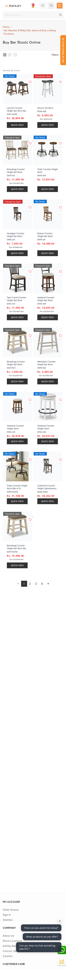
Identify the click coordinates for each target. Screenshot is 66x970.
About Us (8, 935)
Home (6, 26)
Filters (55, 54)
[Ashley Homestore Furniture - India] (13, 6)
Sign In (7, 914)
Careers (7, 956)
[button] (5, 55)
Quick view (17, 125)
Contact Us (9, 950)
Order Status (10, 909)
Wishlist (8, 919)
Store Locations (12, 940)
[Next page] (48, 584)
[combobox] (33, 14)
